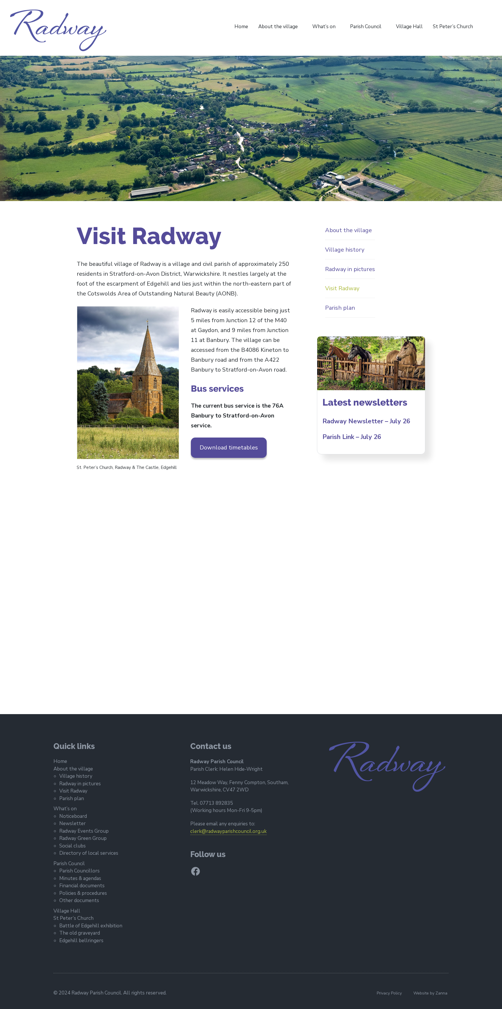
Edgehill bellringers (81, 940)
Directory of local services (88, 853)
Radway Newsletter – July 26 (366, 421)
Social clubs (72, 846)
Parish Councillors (79, 871)
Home (241, 26)
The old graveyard (79, 933)
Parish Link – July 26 (351, 437)
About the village (278, 26)
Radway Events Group (84, 831)
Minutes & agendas (80, 878)
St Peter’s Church (453, 26)
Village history (75, 776)
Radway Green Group (83, 838)
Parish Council (365, 26)
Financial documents (82, 885)
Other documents (79, 900)
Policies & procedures (83, 893)
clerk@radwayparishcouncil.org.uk (228, 831)
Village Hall (409, 26)
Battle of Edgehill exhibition (90, 925)
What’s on (324, 26)
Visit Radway (73, 791)
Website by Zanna (430, 993)
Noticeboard (73, 816)
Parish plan (71, 798)
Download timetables (229, 447)
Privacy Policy (389, 993)
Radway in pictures (80, 783)
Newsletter (72, 823)
